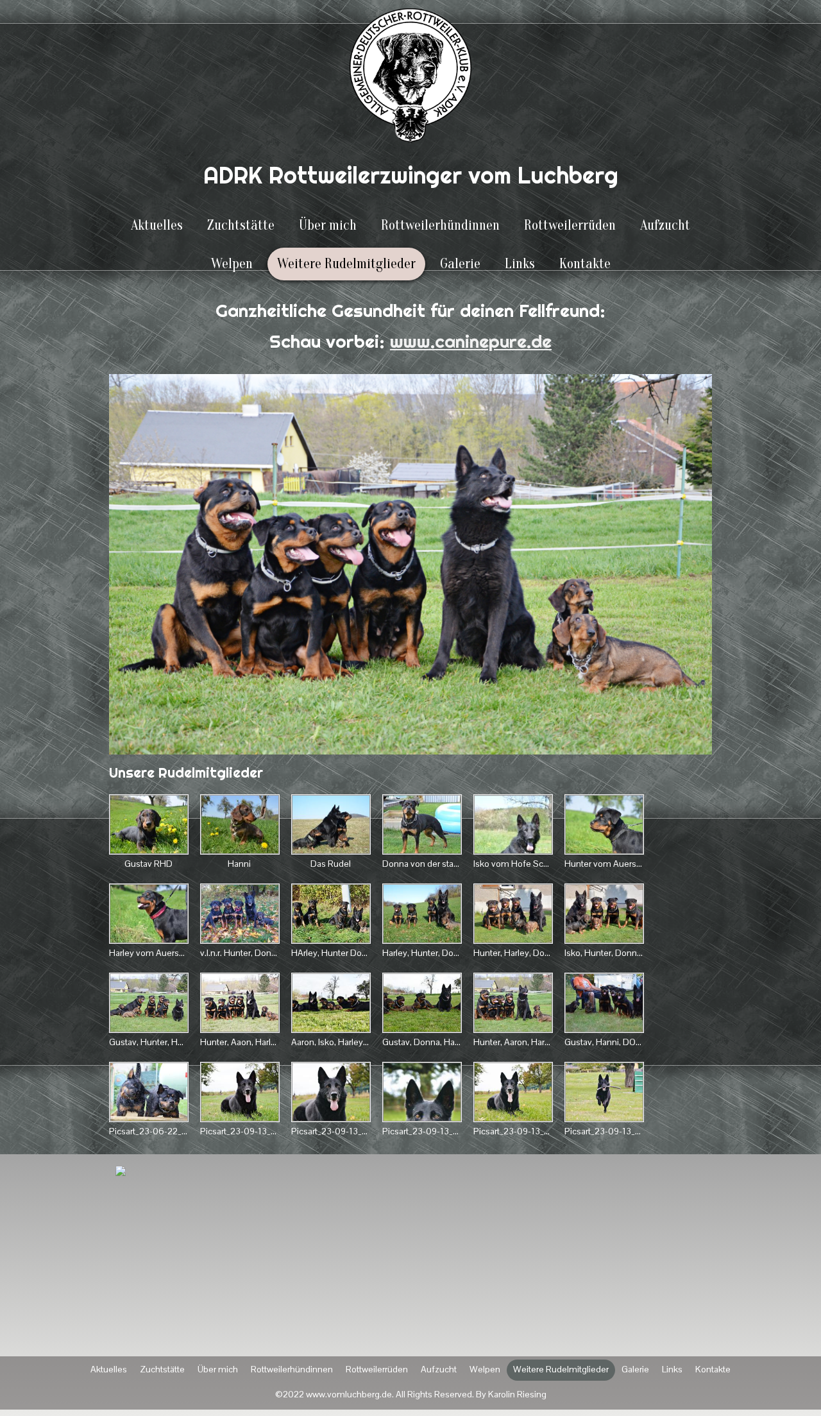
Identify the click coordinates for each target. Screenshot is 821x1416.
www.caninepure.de (471, 341)
